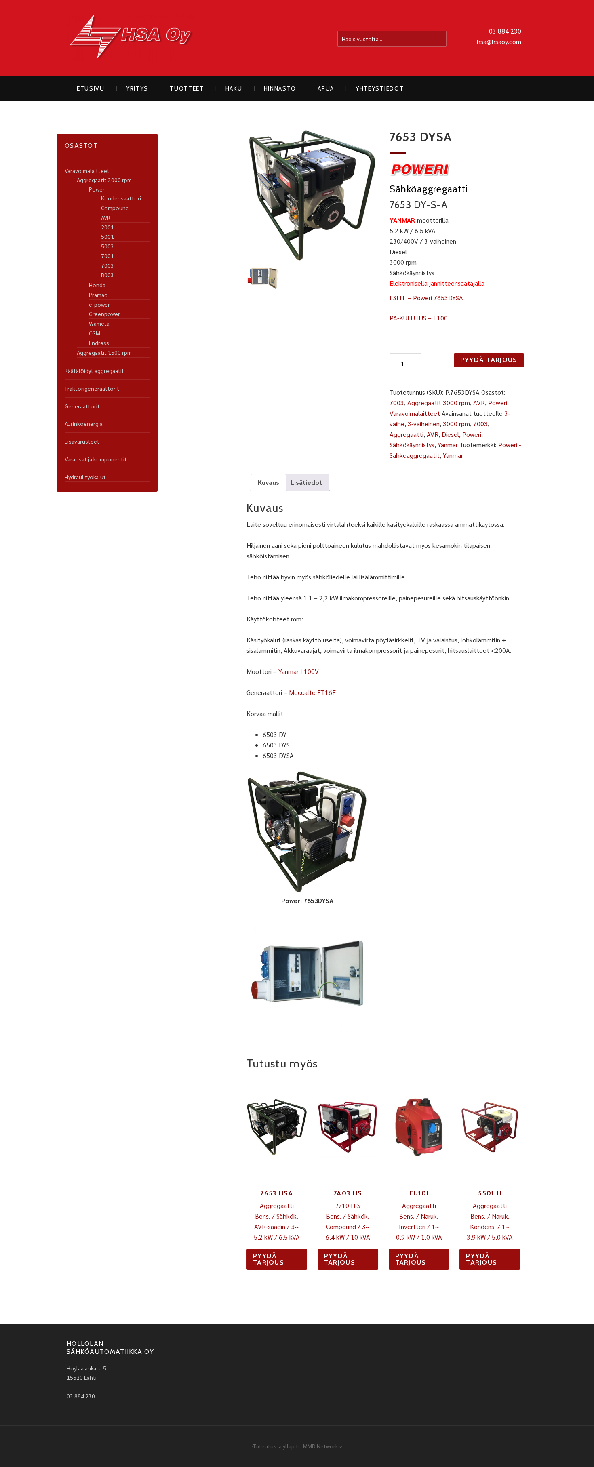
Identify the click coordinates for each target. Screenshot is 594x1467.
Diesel (450, 434)
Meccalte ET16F (312, 692)
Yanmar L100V (298, 671)
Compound (115, 207)
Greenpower (104, 313)
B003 (107, 274)
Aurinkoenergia (84, 423)
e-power (99, 304)
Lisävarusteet (82, 441)
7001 (107, 255)
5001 (107, 236)
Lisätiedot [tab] (306, 482)
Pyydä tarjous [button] (268, 1259)
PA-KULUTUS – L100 (419, 318)
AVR (479, 402)
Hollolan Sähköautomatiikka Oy (131, 38)
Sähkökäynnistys (412, 444)
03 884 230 (505, 31)
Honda (97, 284)
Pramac (98, 294)
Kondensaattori (121, 198)
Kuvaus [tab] (268, 482)
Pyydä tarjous (489, 360)
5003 (107, 246)
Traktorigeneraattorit (92, 388)
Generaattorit (82, 406)
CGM (94, 333)
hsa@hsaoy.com (499, 41)
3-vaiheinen (424, 423)
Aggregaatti (406, 434)
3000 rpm (456, 423)
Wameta (99, 323)
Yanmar (448, 444)
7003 (397, 402)
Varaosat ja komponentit (96, 459)
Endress (99, 342)
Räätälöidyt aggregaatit (94, 370)
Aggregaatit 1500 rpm (104, 352)
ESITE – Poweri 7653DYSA (426, 297)
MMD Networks (322, 1446)
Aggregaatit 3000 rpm (438, 402)
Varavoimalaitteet (415, 413)
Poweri (497, 402)
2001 (107, 227)
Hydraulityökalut (85, 476)
